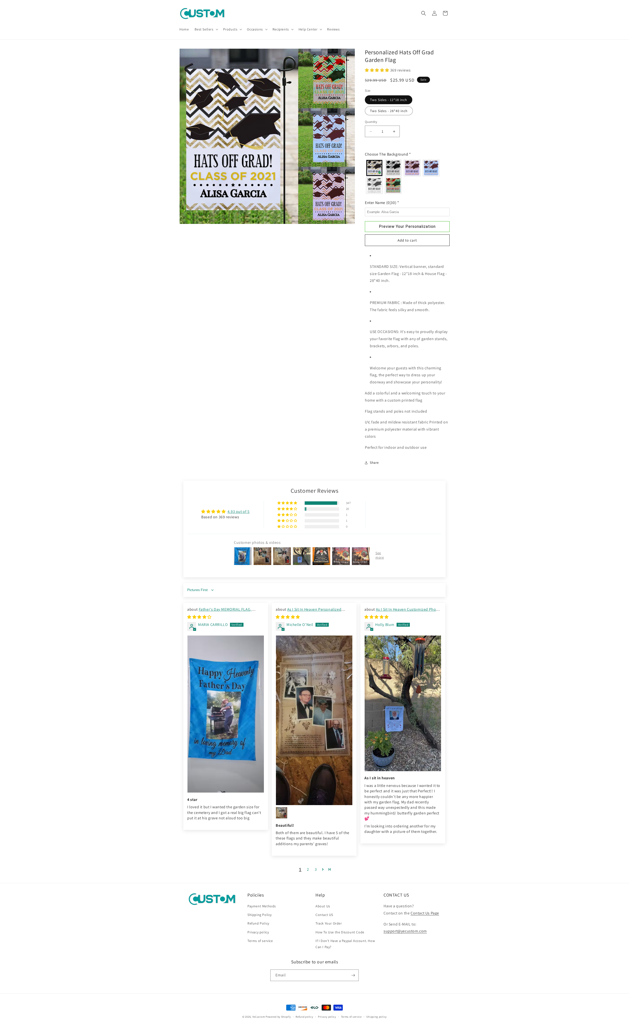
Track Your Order (328, 923)
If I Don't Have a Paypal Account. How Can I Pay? (345, 944)
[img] (199, 617)
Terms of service (260, 941)
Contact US (324, 915)
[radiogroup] (407, 176)
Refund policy (304, 1016)
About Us (322, 906)
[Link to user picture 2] (281, 813)
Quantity (371, 122)
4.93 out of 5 (239, 511)
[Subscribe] (353, 975)
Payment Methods (261, 906)
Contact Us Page (425, 913)
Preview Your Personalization (407, 226)
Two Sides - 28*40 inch (389, 111)
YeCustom (258, 1016)
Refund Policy (258, 923)
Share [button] (374, 462)
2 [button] (308, 869)
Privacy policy (258, 932)
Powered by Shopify (278, 1016)
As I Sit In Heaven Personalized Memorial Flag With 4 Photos (308, 612)
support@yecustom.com (405, 931)
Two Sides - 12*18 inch (388, 100)
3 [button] (316, 869)
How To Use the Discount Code (339, 932)
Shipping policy (376, 1016)
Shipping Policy (259, 915)
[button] (206, 29)
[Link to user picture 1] (225, 714)
